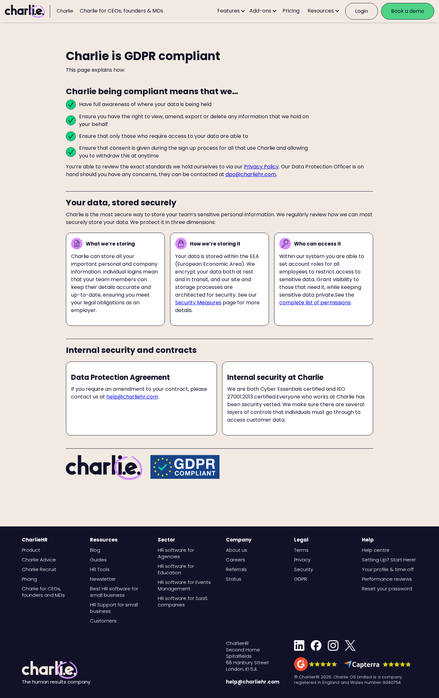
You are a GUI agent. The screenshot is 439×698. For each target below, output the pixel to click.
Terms (301, 550)
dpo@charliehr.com (251, 174)
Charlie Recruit (39, 569)
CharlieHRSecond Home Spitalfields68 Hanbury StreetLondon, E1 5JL (247, 656)
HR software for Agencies (176, 553)
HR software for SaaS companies (183, 601)
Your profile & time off (388, 569)
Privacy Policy (261, 166)
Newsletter (103, 579)
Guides (98, 560)
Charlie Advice (39, 560)
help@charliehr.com (132, 396)
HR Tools (100, 569)
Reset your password (387, 589)
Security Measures (198, 302)
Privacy (302, 560)
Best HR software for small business (114, 592)
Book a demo (407, 11)
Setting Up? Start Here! (389, 560)
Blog (95, 550)
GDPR (300, 579)
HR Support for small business (114, 608)
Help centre (376, 550)
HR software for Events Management (184, 585)
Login (361, 11)
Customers (103, 621)
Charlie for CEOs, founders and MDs (43, 592)
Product (31, 550)
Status (233, 579)
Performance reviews (387, 579)
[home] (27, 11)
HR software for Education (176, 569)
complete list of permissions (315, 302)
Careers (235, 560)
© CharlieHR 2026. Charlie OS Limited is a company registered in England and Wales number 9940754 (348, 679)
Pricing (29, 579)
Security (303, 569)
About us (236, 550)
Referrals (236, 569)
